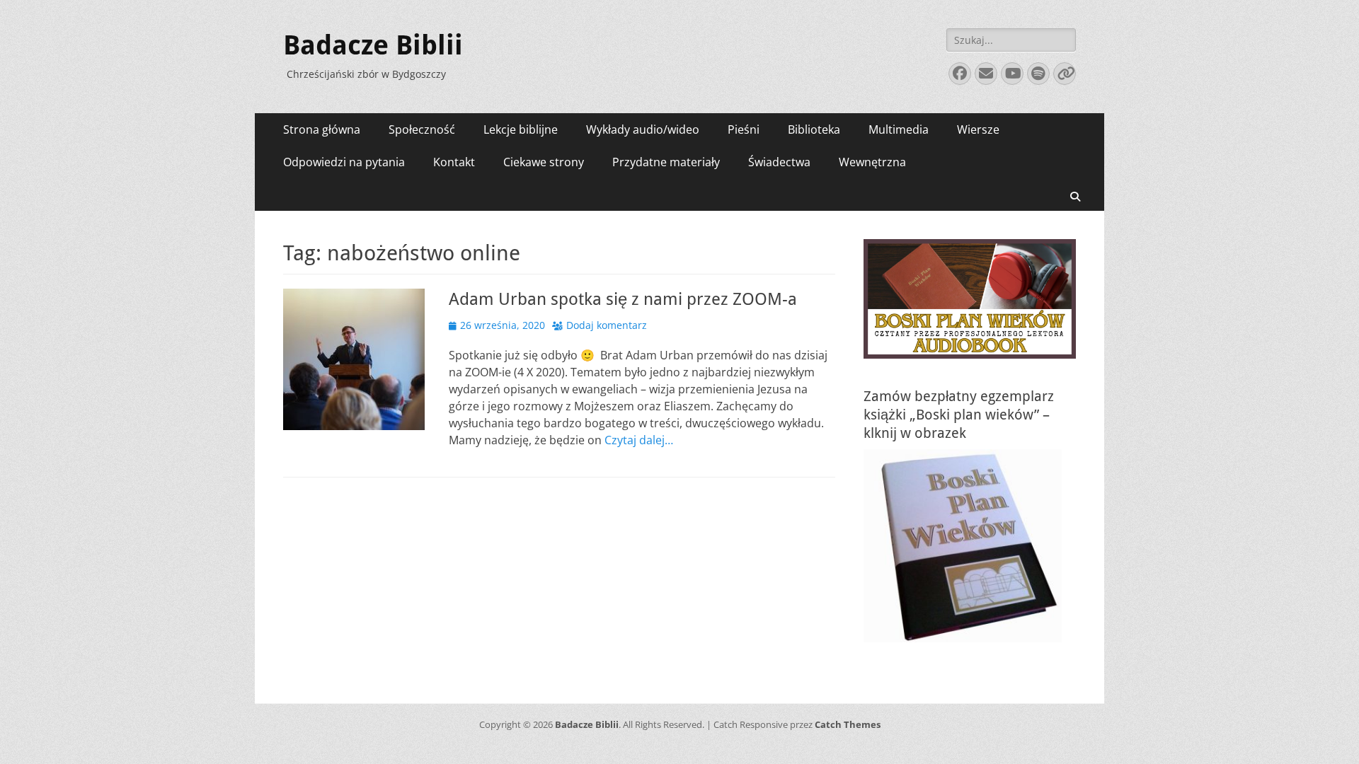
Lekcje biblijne (520, 129)
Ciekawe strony (543, 162)
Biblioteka (814, 129)
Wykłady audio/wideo (642, 129)
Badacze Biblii (373, 45)
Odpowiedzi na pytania (344, 162)
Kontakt (454, 162)
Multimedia (898, 129)
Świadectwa (779, 162)
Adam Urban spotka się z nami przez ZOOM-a (623, 299)
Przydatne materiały (666, 162)
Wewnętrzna (872, 162)
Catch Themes (848, 724)
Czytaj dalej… (638, 440)
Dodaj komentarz (606, 325)
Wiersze (978, 129)
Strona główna (321, 129)
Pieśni (743, 129)
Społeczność (422, 129)
